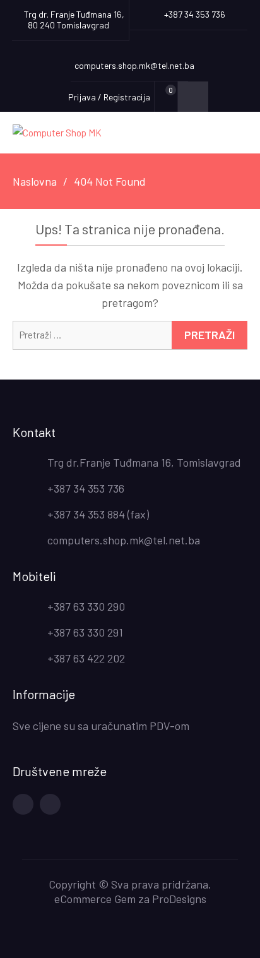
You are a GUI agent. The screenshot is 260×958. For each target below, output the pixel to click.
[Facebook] (23, 804)
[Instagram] (50, 804)
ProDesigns (179, 899)
